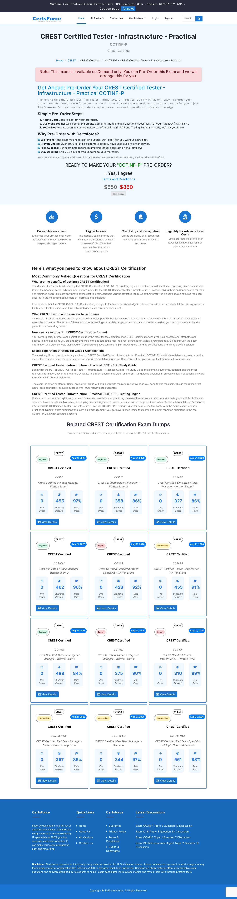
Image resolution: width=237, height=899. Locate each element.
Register (168, 18)
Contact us (86, 843)
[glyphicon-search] (198, 18)
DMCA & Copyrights (113, 848)
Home (81, 18)
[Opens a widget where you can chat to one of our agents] (215, 880)
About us (84, 831)
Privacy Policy (117, 831)
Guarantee (115, 825)
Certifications (136, 18)
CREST (72, 60)
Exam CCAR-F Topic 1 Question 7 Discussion (163, 837)
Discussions (116, 18)
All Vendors (86, 837)
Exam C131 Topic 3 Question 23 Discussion (162, 831)
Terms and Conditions (118, 179)
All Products (97, 18)
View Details (49, 522)
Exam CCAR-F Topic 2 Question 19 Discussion (164, 825)
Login (155, 18)
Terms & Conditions (112, 839)
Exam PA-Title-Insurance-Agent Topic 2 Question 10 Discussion (167, 845)
